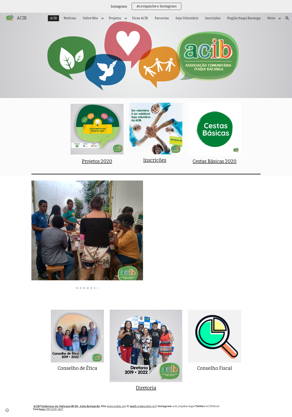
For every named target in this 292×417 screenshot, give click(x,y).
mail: (133, 406)
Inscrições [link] (212, 18)
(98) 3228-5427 (54, 409)
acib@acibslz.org (146, 406)
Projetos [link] (115, 18)
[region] (146, 6)
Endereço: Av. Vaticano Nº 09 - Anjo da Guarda (70, 406)
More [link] (271, 18)
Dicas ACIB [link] (140, 18)
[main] (97, 161)
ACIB (36, 406)
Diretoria (146, 388)
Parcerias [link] (162, 18)
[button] (287, 18)
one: (43, 409)
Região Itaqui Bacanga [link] (244, 18)
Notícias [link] (70, 18)
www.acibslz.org (116, 406)
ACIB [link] (53, 18)
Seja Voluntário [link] (187, 18)
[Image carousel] (87, 235)
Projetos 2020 (97, 161)
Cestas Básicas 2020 (215, 161)
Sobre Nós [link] (90, 18)
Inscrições (154, 160)
